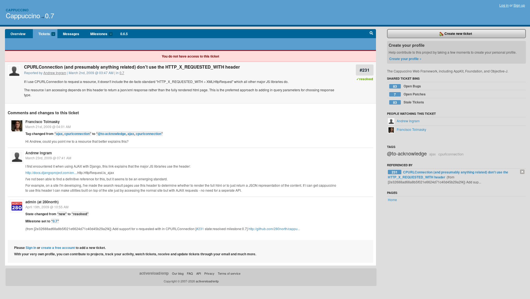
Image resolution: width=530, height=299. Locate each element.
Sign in (31, 247)
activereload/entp (154, 273)
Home (392, 199)
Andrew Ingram (54, 72)
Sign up (519, 5)
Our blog (178, 273)
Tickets (41, 34)
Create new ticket (458, 33)
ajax (59, 133)
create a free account (58, 247)
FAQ (190, 273)
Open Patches (410, 94)
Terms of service (229, 273)
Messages (71, 33)
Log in (504, 5)
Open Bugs (407, 86)
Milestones (96, 34)
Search (371, 33)
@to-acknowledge (112, 133)
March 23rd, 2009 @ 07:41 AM (48, 157)
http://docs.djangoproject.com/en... (50, 172)
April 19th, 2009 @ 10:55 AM (46, 206)
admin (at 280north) (42, 201)
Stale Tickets (408, 102)
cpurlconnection (77, 133)
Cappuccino (17, 9)
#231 (365, 70)
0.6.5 (124, 33)
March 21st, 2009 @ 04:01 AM (48, 126)
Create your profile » (405, 58)
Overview (17, 33)
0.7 (49, 15)
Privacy (209, 273)
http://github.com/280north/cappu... (274, 228)
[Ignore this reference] (522, 172)
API (198, 273)
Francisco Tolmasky (42, 121)
